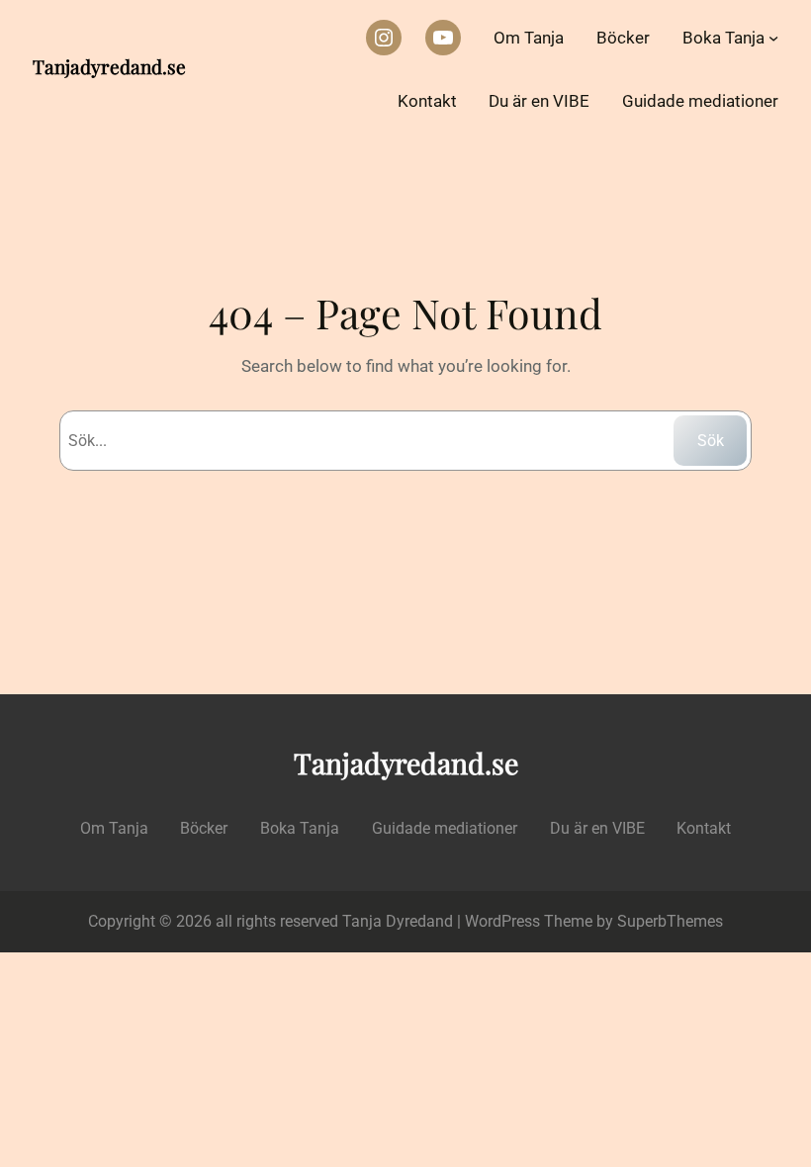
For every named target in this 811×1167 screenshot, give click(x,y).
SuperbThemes (670, 921)
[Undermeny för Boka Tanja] (773, 38)
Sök (710, 440)
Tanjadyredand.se (109, 66)
